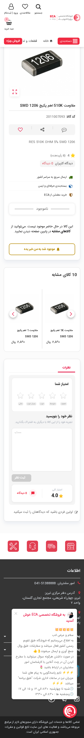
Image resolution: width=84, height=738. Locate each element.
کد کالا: (70, 116)
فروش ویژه (13, 41)
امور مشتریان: (55, 583)
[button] (71, 314)
